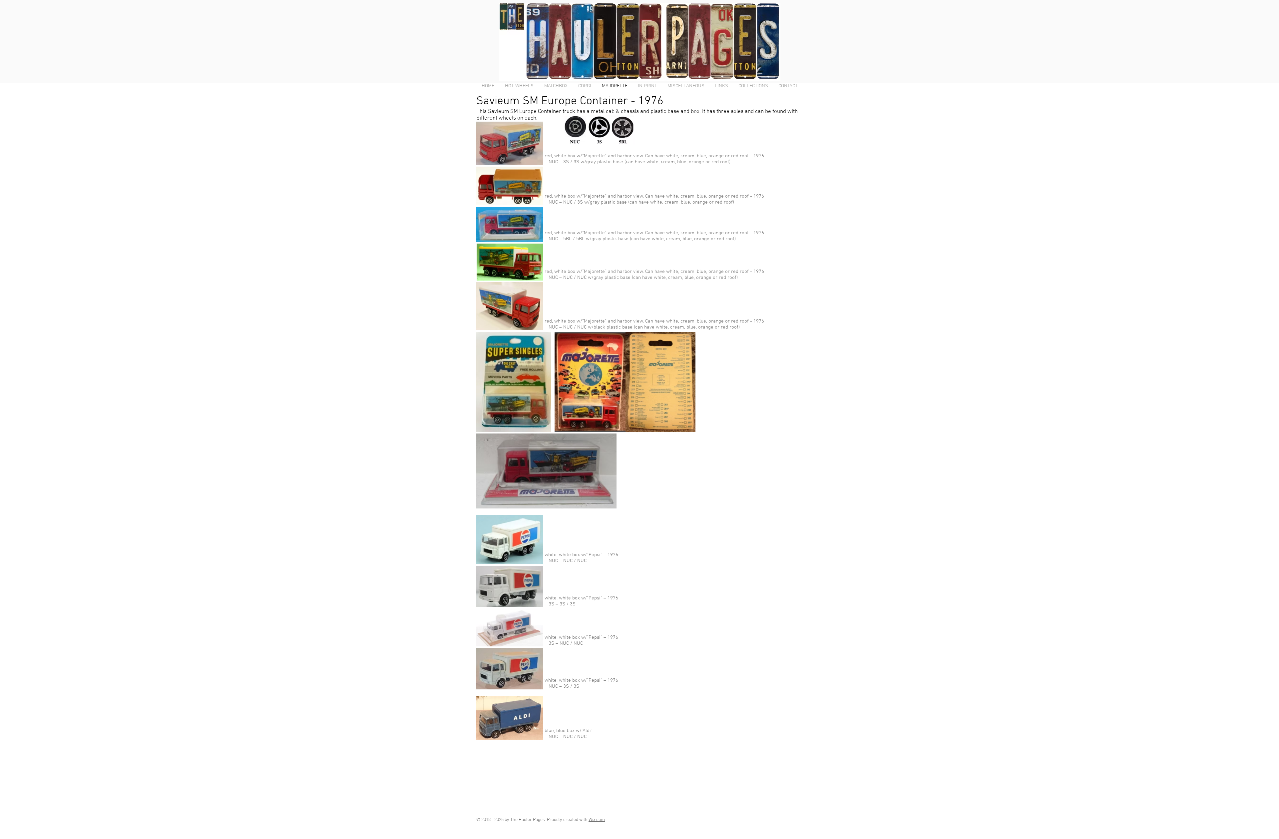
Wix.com (597, 820)
